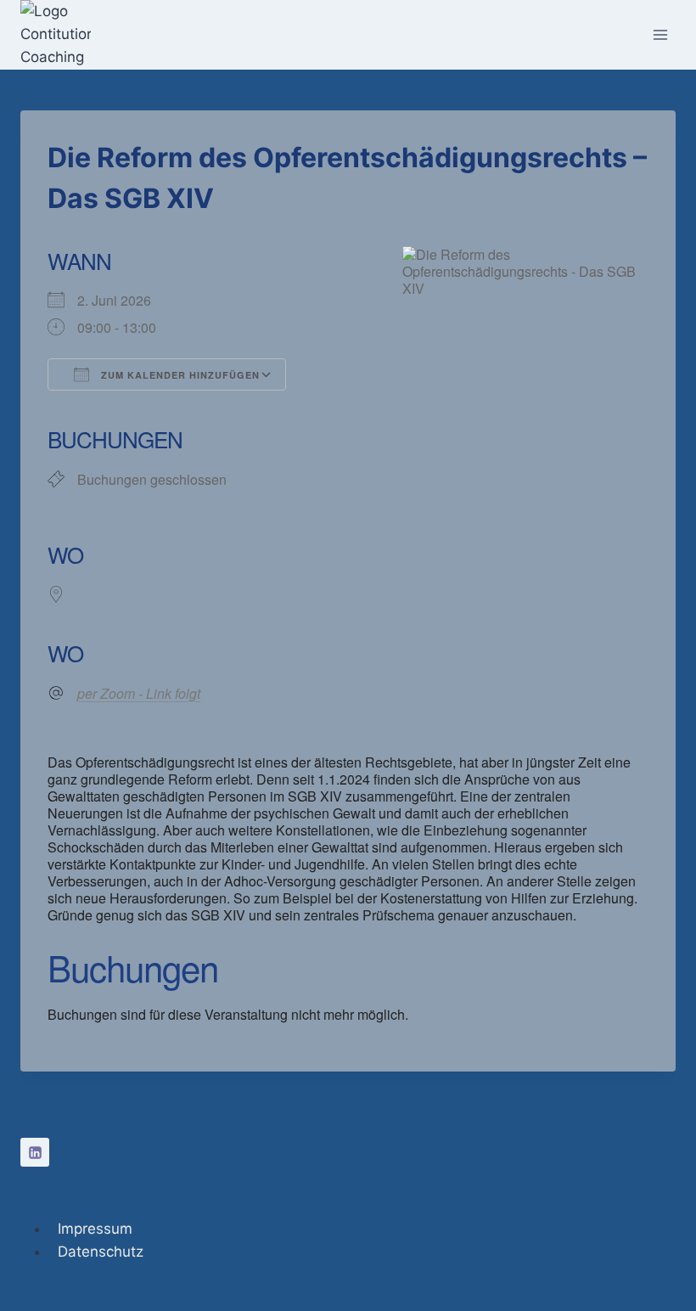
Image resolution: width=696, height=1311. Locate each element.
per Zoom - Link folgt (138, 693)
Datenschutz (100, 1251)
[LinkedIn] (34, 1152)
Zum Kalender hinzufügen (179, 375)
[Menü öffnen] (660, 34)
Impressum (95, 1228)
